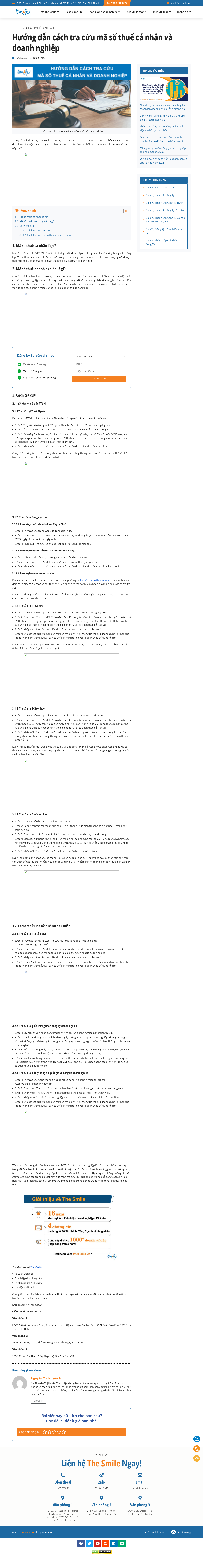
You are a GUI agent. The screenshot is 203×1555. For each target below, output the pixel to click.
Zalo (101, 1482)
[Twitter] (89, 1543)
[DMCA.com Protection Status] (102, 1553)
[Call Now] (196, 1448)
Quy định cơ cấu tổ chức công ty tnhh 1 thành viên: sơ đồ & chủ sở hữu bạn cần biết (162, 141)
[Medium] (122, 1543)
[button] (117, 3)
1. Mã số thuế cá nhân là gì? (32, 216)
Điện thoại (63, 1482)
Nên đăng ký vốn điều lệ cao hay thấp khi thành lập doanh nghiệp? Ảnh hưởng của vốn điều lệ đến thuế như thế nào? (163, 108)
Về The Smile (48, 12)
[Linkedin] (114, 1543)
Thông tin (182, 12)
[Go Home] (196, 1458)
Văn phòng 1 (63, 1505)
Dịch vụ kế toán (135, 12)
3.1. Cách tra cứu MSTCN (36, 230)
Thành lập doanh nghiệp (102, 12)
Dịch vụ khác (160, 12)
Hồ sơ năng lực (73, 12)
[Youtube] (97, 1543)
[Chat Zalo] (196, 1439)
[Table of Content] (126, 211)
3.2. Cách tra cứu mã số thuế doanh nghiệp (47, 235)
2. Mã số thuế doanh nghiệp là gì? (35, 221)
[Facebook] (81, 1543)
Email (140, 1482)
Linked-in (38, 1400)
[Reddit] (105, 1543)
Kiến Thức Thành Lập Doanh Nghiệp (39, 28)
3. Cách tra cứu (25, 226)
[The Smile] (22, 12)
